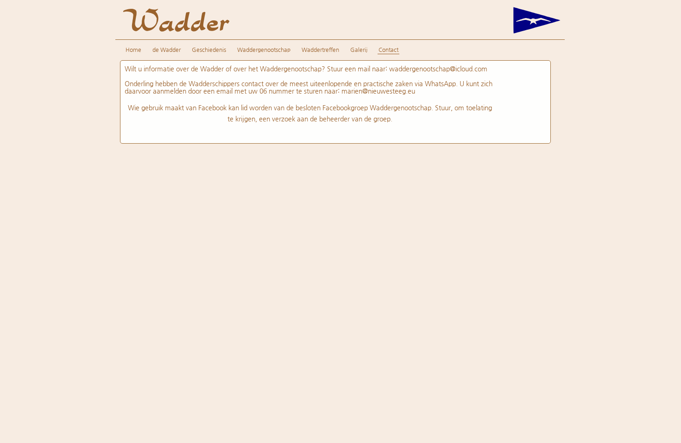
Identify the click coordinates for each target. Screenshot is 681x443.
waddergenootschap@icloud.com (438, 68)
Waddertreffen (320, 49)
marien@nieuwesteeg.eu (378, 91)
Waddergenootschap (263, 49)
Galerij (358, 49)
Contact (388, 49)
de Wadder (166, 49)
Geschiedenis (209, 49)
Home (133, 49)
